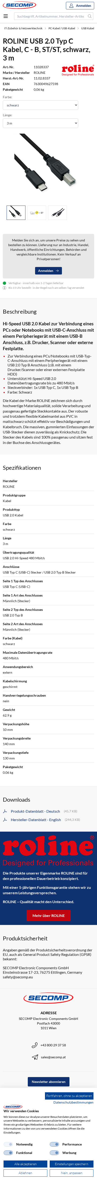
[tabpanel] (48, 168)
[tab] (16, 213)
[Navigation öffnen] (5, 16)
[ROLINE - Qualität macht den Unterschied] (48, 851)
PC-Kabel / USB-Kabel (61, 28)
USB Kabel (87, 28)
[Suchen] (89, 16)
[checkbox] (8, 1144)
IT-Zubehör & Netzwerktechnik (23, 28)
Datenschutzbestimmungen (73, 1102)
